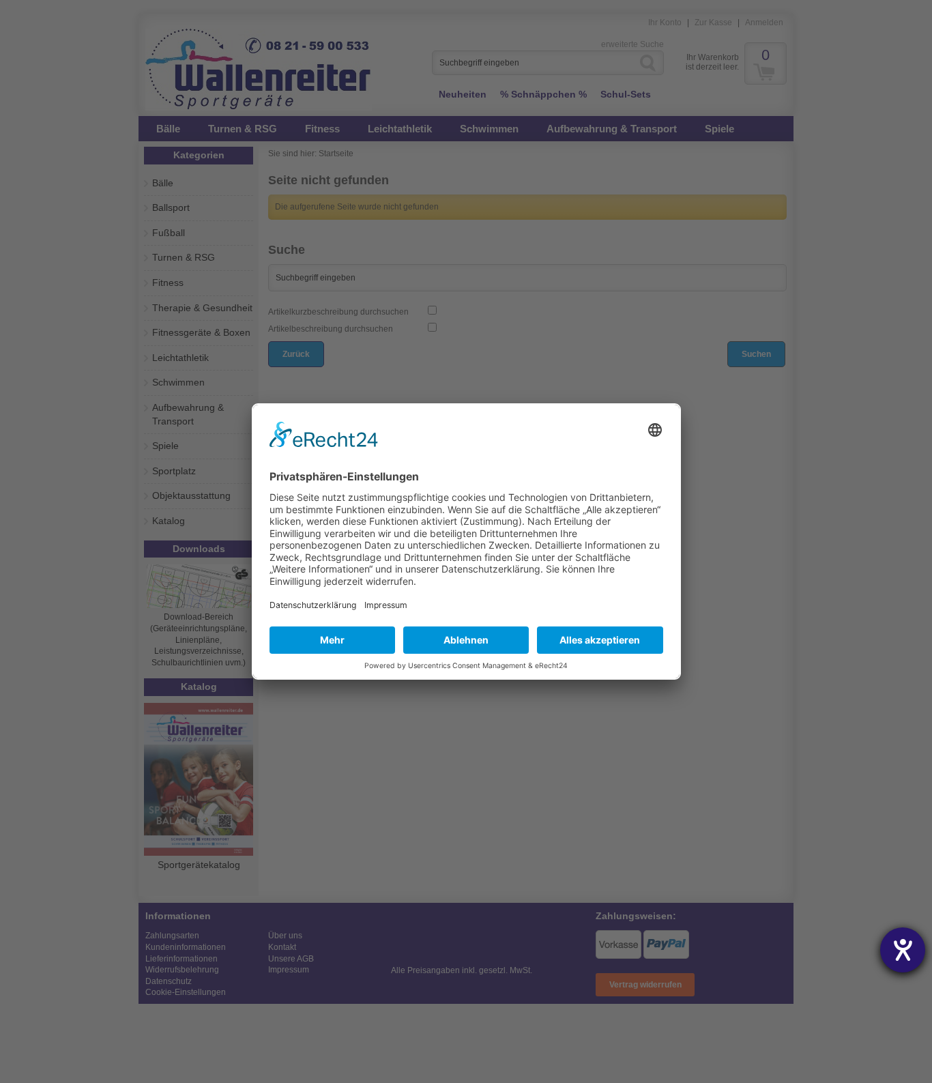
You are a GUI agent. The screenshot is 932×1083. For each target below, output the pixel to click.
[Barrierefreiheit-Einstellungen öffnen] (902, 949)
